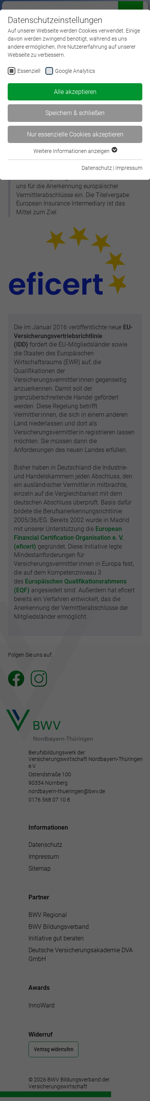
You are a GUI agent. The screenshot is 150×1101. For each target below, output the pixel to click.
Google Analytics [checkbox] (75, 71)
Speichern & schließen (75, 113)
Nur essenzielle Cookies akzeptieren (75, 134)
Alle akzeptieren (75, 91)
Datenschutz (97, 168)
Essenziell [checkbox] (28, 71)
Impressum (128, 168)
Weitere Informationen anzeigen (72, 151)
